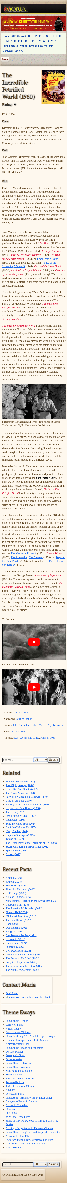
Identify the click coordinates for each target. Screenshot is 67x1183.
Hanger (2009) (14, 931)
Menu (5, 59)
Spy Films (11, 1112)
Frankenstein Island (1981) (20, 781)
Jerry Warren (22, 712)
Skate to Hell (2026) (17, 912)
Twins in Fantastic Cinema (20, 1086)
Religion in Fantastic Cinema (21, 1101)
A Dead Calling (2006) (18, 896)
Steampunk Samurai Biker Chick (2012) (27, 846)
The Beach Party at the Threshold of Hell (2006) (32, 842)
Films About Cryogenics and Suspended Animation (33, 1132)
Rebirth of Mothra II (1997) (21, 827)
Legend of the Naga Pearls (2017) (24, 954)
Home (6, 36)
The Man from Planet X (24, 553)
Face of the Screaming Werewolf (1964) (27, 796)
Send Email (12, 993)
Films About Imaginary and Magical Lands (29, 1097)
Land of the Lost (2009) (19, 800)
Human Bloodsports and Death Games (27, 1040)
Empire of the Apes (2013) (20, 835)
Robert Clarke (38, 725)
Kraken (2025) (14, 881)
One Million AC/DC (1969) (21, 815)
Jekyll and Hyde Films (18, 1116)
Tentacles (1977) (15, 838)
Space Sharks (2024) (17, 850)
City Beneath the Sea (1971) (21, 935)
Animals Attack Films (17, 1043)
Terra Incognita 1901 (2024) (21, 823)
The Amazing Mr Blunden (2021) (24, 908)
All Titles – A (18, 36)
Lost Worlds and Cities (26, 737)
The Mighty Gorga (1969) (20, 785)
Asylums (10, 1089)
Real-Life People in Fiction (20, 1078)
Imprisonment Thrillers (18, 1032)
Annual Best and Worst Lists (36, 45)
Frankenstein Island (47, 258)
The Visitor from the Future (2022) (24, 965)
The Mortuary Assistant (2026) (22, 969)
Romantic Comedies (17, 1105)
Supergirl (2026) (15, 946)
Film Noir (11, 1109)
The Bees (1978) (15, 812)
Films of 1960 (47, 737)
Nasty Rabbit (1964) (17, 831)
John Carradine (21, 725)
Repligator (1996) (15, 819)
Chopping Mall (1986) (18, 904)
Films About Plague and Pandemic (24, 1047)
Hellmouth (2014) (15, 939)
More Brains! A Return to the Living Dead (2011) (32, 900)
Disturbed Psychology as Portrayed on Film (29, 1139)
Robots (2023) (13, 854)
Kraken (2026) (14, 877)
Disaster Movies (14, 1051)
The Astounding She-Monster (27, 557)
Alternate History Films (18, 1136)
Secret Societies (14, 1074)
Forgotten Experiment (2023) (21, 962)
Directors (8, 50)
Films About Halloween (19, 1063)
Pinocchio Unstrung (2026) (20, 889)
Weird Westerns (14, 1147)
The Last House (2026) (18, 920)
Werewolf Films (14, 1024)
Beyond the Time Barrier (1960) (23, 808)
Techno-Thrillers (15, 1082)
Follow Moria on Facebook (35, 997)
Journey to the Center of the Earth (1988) (28, 804)
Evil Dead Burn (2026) (18, 950)
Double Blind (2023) (17, 927)
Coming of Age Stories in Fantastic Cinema (29, 1128)
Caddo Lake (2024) (16, 943)
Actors (19, 50)
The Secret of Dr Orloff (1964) (22, 958)
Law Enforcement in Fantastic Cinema (26, 1143)
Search (53, 759)
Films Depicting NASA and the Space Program (31, 1036)
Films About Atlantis (17, 1020)
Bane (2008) (12, 923)
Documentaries (14, 1059)
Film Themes (10, 45)
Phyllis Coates (55, 725)
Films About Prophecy (18, 1067)
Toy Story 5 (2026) (16, 885)
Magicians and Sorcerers (19, 1070)
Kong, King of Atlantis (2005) (22, 789)
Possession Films (15, 1093)
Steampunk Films (15, 1055)
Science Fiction (24, 718)
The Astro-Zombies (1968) (20, 793)
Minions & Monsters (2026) (21, 916)
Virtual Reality (13, 1028)
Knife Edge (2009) (16, 893)
